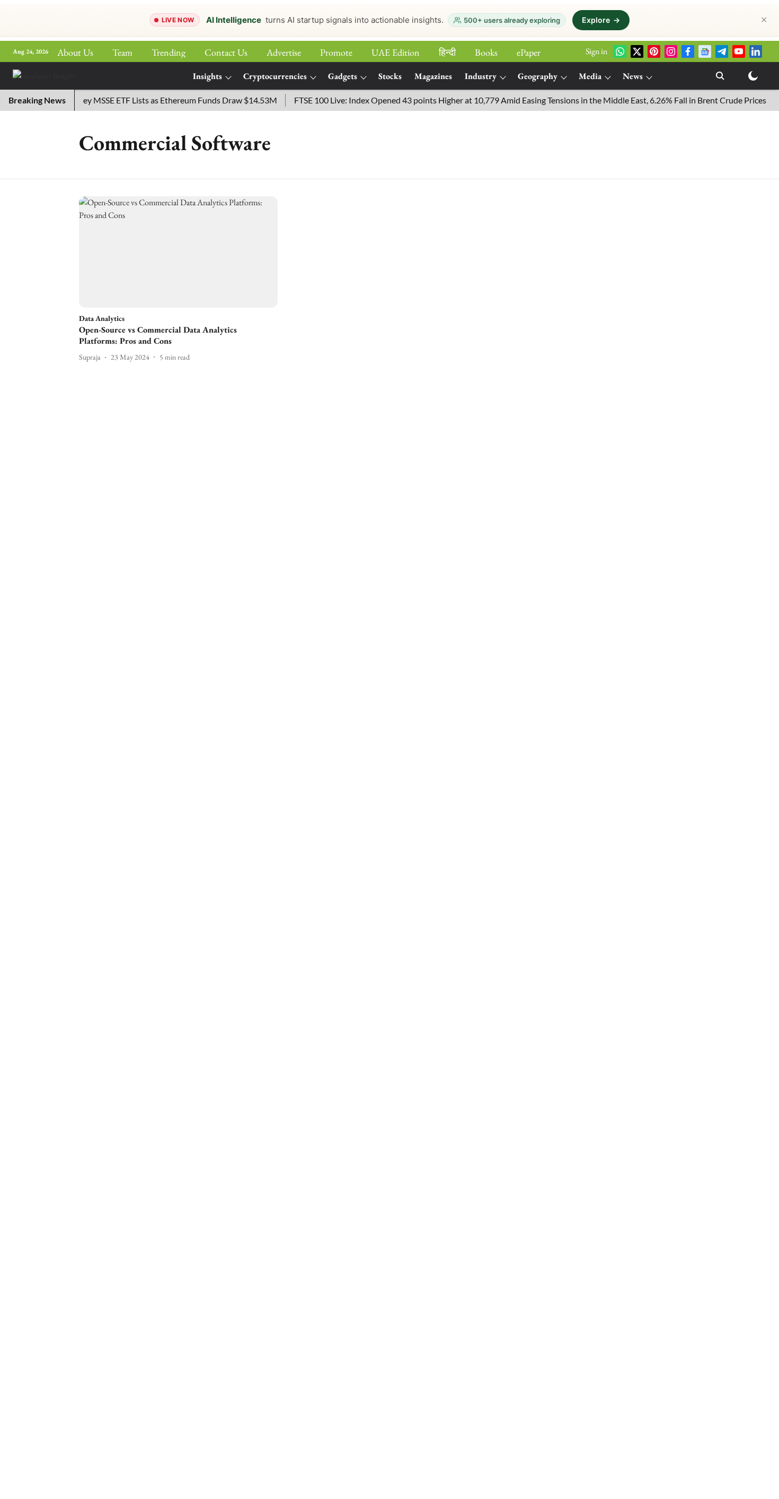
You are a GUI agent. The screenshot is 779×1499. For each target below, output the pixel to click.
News (633, 76)
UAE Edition (395, 52)
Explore (601, 19)
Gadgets (342, 76)
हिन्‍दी (447, 52)
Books (486, 52)
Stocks (390, 76)
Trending (168, 52)
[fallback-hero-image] (178, 252)
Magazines (433, 76)
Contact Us (226, 52)
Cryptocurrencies (275, 76)
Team (122, 52)
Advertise (284, 52)
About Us (75, 52)
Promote (336, 52)
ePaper (529, 52)
